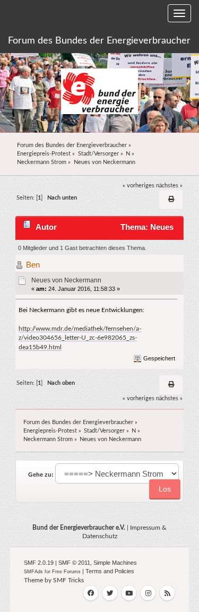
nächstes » (169, 185)
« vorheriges (138, 185)
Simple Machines (115, 562)
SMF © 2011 (74, 562)
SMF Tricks (68, 580)
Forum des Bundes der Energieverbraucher (99, 41)
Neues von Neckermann (66, 280)
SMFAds (33, 571)
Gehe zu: (41, 474)
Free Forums (66, 571)
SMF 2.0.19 (39, 562)
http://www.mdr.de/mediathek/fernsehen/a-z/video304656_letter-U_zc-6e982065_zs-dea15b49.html (80, 337)
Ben (33, 264)
